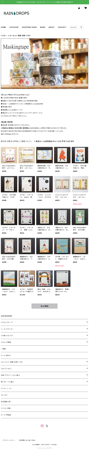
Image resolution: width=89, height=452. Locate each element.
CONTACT (62, 27)
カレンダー (4, 395)
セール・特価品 (6, 415)
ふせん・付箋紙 (6, 342)
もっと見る (44, 306)
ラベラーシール (6, 388)
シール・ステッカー (7, 329)
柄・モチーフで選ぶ (7, 382)
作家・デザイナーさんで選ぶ (10, 375)
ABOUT (52, 27)
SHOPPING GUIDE (29, 27)
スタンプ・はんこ (6, 369)
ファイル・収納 (6, 408)
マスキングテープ (7, 322)
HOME (3, 27)
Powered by (42, 448)
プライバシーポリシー (9, 440)
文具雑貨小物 (6, 402)
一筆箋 (3, 349)
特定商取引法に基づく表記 (27, 440)
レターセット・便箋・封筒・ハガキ (12, 362)
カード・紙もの (6, 355)
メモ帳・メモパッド (7, 335)
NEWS (42, 27)
